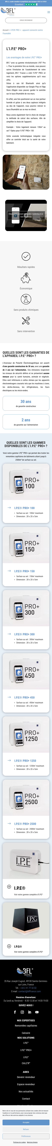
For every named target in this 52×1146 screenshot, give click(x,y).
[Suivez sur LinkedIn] (30, 1012)
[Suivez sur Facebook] (15, 1012)
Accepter (26, 1122)
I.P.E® (19, 888)
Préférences (26, 1136)
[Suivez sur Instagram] (22, 1012)
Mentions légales (32, 1142)
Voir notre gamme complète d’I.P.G (28, 952)
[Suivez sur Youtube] (37, 1012)
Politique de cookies (19, 1142)
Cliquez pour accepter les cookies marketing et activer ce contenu (26, 215)
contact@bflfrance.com (30, 991)
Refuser (26, 1129)
